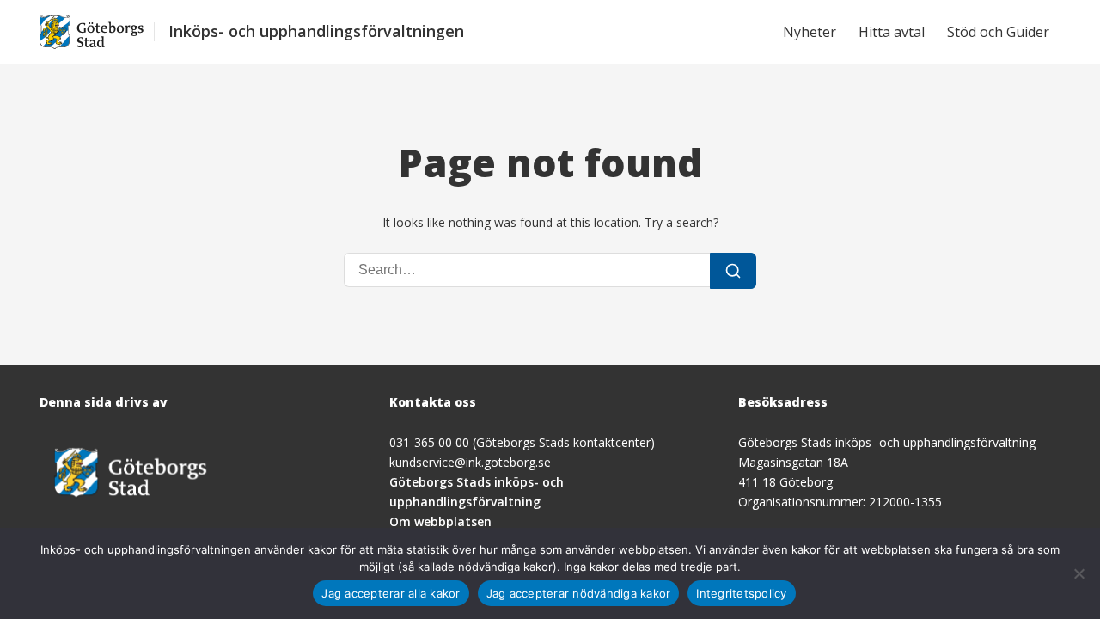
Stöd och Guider (998, 31)
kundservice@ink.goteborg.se (470, 462)
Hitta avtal (892, 31)
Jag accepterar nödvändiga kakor (578, 593)
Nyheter (809, 31)
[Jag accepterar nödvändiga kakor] (1078, 573)
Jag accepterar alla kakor (390, 593)
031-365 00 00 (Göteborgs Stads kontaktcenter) (522, 442)
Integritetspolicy (741, 593)
